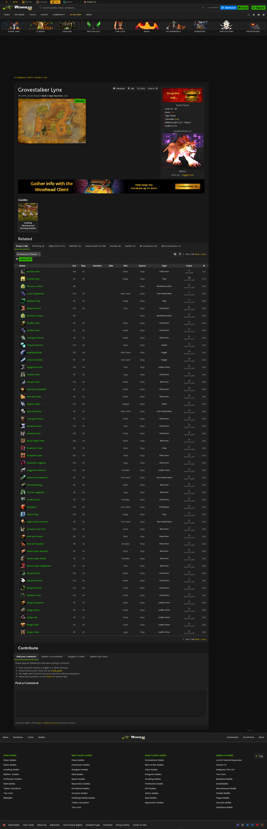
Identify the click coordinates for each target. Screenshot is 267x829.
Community (59, 14)
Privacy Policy (122, 825)
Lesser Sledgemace (35, 293)
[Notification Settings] (254, 15)
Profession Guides (12, 779)
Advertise (55, 825)
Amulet (164, 345)
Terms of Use (140, 825)
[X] (243, 825)
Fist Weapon (164, 507)
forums (49, 676)
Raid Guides (9, 783)
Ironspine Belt (33, 382)
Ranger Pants (33, 632)
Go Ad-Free (75, 14)
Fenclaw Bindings (34, 485)
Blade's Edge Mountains (52, 95)
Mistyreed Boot (34, 308)
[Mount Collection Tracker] (111, 186)
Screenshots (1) (182, 131)
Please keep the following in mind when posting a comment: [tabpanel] (47, 693)
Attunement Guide (154, 760)
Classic (44, 2)
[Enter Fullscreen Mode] (249, 15)
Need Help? (14, 825)
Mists (69, 2)
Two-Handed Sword (164, 477)
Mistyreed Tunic (34, 595)
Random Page (93, 825)
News (7, 14)
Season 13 (221, 764)
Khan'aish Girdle (34, 396)
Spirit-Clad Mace (34, 411)
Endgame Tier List (225, 769)
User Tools (28, 825)
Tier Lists (8, 793)
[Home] (18, 7)
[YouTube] (257, 825)
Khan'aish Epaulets (35, 543)
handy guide (56, 670)
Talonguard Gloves (35, 337)
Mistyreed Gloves (34, 580)
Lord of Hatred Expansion (229, 760)
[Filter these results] (180, 254)
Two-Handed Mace (164, 522)
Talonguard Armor (35, 418)
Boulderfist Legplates (36, 462)
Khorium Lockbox (35, 286)
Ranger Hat (32, 617)
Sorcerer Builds (223, 802)
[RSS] (262, 825)
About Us (41, 825)
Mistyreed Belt (33, 573)
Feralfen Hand (33, 330)
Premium (107, 825)
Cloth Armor (164, 271)
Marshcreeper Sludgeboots (39, 566)
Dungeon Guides (80, 769)
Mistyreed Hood (34, 588)
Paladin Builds (223, 793)
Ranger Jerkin (33, 624)
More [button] (89, 14)
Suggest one (187, 175)
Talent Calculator (12, 788)
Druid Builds (222, 783)
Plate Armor (164, 338)
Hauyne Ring (32, 514)
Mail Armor (164, 382)
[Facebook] (252, 825)
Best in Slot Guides (154, 764)
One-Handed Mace (164, 293)
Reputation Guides (81, 783)
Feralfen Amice (33, 499)
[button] (44, 130)
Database (19, 14)
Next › (197, 254)
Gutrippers (31, 507)
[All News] (6, 2)
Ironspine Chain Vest (36, 529)
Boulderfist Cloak (34, 448)
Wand (164, 404)
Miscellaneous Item (164, 286)
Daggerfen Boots (35, 367)
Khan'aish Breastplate (36, 389)
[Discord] (238, 825)
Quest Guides (78, 779)
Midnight (8, 798)
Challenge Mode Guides (83, 798)
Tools (30, 737)
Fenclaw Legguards (35, 492)
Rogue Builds (222, 798)
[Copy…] (175, 254)
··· (77, 2)
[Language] (263, 15)
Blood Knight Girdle (35, 440)
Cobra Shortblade (35, 359)
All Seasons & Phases (27, 254)
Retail (28, 2)
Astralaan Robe (34, 433)
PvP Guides (150, 788)
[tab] (22, 246)
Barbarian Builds (224, 779)
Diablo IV (91, 2)
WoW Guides (9, 755)
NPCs (30, 77)
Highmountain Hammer (37, 521)
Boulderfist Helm (34, 455)
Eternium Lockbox (35, 315)
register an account (51, 723)
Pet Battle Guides (80, 788)
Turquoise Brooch (35, 345)
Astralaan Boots (34, 426)
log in (39, 723)
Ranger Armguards (35, 602)
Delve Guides (9, 764)
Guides (44, 14)
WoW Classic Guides (155, 755)
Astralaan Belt (33, 271)
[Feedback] (259, 15)
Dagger (164, 352)
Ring (164, 279)
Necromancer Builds (226, 788)
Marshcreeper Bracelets (37, 551)
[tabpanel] (111, 446)
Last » (204, 254)
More (261, 737)
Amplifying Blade (34, 352)
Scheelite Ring (33, 279)
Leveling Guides (11, 769)
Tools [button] (32, 14)
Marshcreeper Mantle (36, 558)
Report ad (250, 730)
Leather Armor (164, 367)
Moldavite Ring (33, 301)
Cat (45, 77)
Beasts (38, 77)
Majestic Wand (33, 404)
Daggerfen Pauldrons (36, 470)
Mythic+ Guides (11, 774)
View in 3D (153, 88)
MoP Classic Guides (82, 755)
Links (142, 88)
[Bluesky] (247, 825)
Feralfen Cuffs (33, 323)
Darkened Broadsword (37, 477)
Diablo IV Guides (224, 755)
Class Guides (9, 760)
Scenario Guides (80, 793)
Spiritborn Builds (224, 807)
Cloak (164, 448)
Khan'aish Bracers (35, 536)
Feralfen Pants (33, 374)
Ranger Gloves (33, 610)
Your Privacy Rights (72, 825)
